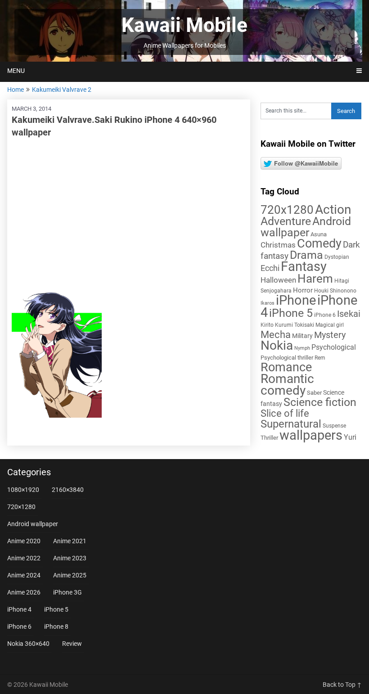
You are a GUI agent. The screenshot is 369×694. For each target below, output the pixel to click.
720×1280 (21, 506)
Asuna (318, 234)
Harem (315, 278)
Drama (306, 254)
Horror (303, 290)
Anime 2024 (23, 575)
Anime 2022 (23, 558)
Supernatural (291, 424)
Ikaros (267, 303)
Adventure (286, 221)
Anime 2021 (69, 541)
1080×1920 (23, 489)
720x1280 (287, 209)
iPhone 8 (56, 626)
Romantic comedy (287, 384)
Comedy (319, 243)
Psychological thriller (287, 357)
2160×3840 (68, 489)
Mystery (330, 335)
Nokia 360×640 (28, 643)
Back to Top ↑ (342, 684)
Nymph (302, 348)
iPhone (296, 300)
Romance (286, 367)
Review (72, 643)
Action (333, 209)
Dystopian (336, 257)
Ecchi (270, 268)
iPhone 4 (19, 609)
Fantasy (304, 266)
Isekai (348, 313)
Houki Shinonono (335, 291)
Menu (16, 70)
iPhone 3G (67, 592)
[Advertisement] (129, 211)
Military (302, 335)
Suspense (334, 426)
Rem (320, 358)
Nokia (277, 345)
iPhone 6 (325, 315)
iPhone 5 (291, 313)
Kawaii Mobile (185, 25)
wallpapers (310, 435)
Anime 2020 (23, 541)
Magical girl (329, 325)
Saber (314, 392)
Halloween (278, 279)
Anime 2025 (69, 575)
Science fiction (320, 402)
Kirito (267, 325)
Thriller (269, 437)
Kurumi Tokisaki (294, 325)
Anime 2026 (23, 592)
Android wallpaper (306, 227)
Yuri (350, 437)
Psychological (333, 347)
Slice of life (285, 413)
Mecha (276, 334)
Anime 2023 (69, 558)
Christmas (278, 244)
